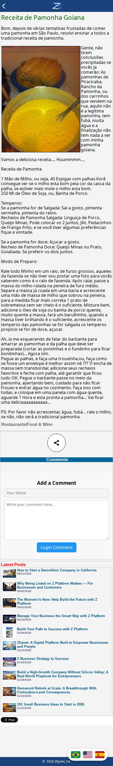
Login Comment (57, 547)
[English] (88, 754)
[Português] (75, 754)
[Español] (100, 754)
